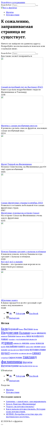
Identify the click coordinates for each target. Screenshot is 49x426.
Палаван (24, 332)
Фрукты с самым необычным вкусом (19, 125)
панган (43, 347)
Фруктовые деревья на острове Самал (20, 213)
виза (28, 336)
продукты (24, 349)
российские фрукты (25, 353)
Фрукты (10, 12)
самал (36, 353)
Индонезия (9, 333)
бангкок (18, 336)
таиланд (30, 357)
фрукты (27, 362)
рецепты (14, 353)
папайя (4, 350)
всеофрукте (38, 336)
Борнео (21, 329)
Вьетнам (28, 329)
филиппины (11, 361)
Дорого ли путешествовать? (20, 406)
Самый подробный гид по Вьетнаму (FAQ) (22, 87)
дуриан (7, 343)
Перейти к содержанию (13, 2)
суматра (4, 358)
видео (24, 336)
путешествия (38, 349)
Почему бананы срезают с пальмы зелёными (23, 251)
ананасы (4, 336)
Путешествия (12, 14)
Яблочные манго (9, 300)
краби (3, 347)
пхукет (5, 353)
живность (17, 343)
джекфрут (12, 339)
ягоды (35, 366)
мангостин (29, 347)
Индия (35, 329)
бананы (11, 336)
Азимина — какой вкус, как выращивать (26, 401)
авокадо (41, 332)
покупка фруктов (13, 350)
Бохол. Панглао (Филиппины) (21, 404)
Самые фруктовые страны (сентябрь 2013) (22, 202)
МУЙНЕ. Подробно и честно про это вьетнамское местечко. (24, 415)
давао (4, 339)
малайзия (12, 346)
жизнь (25, 343)
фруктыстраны (10, 365)
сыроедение (15, 357)
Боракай (13, 328)
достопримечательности (26, 339)
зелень (32, 343)
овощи (37, 346)
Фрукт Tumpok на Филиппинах (16, 164)
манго (21, 346)
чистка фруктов (26, 366)
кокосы (40, 343)
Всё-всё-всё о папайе (12, 261)
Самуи (33, 333)
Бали (4, 329)
